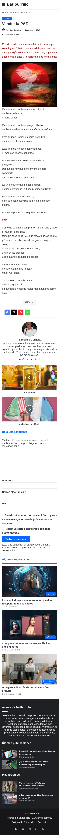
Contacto (42, 822)
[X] (27, 359)
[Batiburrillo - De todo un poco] (18, 4)
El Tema (25, 12)
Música (29, 302)
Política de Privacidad (23, 822)
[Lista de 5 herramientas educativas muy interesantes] (9, 754)
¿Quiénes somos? (42, 817)
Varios (15, 12)
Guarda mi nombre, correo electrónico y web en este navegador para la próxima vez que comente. (29, 519)
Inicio (7, 12)
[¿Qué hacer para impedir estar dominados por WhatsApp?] (9, 764)
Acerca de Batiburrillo (18, 817)
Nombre (7, 480)
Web (4, 503)
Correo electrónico (14, 492)
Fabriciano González (13, 30)
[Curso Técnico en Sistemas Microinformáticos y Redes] (9, 786)
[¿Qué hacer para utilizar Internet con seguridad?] (9, 799)
